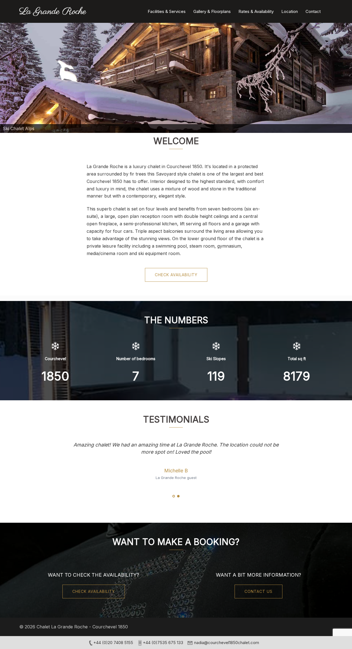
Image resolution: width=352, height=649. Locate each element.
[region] (176, 78)
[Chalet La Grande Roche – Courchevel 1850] (52, 11)
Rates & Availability (256, 11)
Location (289, 11)
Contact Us (258, 591)
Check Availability (176, 274)
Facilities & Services (167, 11)
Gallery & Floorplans (212, 11)
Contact (313, 11)
